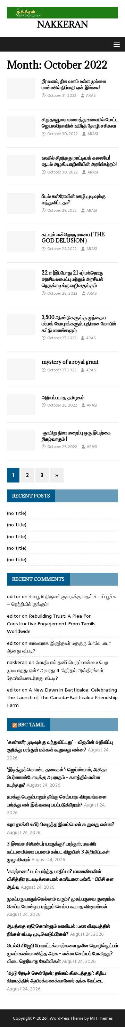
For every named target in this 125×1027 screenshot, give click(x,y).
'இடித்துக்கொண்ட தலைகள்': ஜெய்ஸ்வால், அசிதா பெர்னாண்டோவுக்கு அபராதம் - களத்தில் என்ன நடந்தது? (57, 777)
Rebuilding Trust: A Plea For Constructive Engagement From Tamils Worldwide (51, 623)
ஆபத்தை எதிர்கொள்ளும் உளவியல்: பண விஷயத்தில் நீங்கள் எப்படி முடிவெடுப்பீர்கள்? (58, 929)
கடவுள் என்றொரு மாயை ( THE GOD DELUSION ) (73, 237)
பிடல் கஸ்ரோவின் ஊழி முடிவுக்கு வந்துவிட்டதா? (74, 199)
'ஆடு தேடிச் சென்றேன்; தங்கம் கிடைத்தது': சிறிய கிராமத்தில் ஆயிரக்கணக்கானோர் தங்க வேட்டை (56, 976)
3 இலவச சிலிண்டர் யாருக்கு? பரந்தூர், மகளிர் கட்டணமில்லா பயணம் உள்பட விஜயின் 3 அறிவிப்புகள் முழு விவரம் (58, 851)
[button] (115, 44)
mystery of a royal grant (70, 361)
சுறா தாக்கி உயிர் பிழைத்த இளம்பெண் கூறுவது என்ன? (61, 824)
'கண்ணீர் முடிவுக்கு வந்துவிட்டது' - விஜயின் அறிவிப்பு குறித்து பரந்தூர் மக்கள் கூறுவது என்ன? (60, 746)
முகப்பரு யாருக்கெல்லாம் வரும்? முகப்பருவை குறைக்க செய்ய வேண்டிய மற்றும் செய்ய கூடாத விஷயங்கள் (61, 902)
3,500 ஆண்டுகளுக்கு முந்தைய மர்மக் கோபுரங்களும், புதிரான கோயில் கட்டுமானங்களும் (79, 323)
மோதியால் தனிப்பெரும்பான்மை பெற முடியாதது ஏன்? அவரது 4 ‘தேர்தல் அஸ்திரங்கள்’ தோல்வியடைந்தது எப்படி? (57, 670)
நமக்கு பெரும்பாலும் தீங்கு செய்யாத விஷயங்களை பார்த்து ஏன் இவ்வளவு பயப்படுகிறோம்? (57, 800)
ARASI (91, 95)
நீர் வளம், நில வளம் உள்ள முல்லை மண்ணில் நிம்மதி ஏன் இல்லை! (74, 84)
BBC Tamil (31, 724)
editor (13, 596)
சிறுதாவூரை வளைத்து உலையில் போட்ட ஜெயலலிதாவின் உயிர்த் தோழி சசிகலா (80, 122)
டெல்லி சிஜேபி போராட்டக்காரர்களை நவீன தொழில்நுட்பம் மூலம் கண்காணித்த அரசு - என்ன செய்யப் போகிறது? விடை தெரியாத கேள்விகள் (62, 953)
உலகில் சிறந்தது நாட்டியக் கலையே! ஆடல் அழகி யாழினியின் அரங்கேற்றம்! (79, 160)
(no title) (16, 513)
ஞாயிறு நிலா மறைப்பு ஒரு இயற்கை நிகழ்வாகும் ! (76, 435)
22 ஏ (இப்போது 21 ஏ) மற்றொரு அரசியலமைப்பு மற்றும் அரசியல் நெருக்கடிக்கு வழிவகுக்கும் (72, 278)
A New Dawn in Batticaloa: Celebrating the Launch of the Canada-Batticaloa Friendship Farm (62, 697)
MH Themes (101, 1018)
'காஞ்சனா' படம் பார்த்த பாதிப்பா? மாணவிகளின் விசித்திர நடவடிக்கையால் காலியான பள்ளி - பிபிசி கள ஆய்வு (60, 879)
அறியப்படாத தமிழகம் (63, 397)
